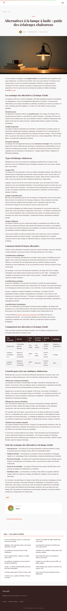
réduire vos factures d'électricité (27, 315)
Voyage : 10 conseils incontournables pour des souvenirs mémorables (17, 567)
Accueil (4, 11)
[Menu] (62, 2)
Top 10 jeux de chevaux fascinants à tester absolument (48, 573)
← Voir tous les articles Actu (13, 519)
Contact (21, 601)
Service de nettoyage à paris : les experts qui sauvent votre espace (17, 540)
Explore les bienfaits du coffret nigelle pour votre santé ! (48, 540)
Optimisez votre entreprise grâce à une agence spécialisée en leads (17, 546)
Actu (9, 11)
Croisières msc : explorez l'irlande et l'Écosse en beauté (17, 576)
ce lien (14, 90)
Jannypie (6, 591)
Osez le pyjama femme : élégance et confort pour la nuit (16, 556)
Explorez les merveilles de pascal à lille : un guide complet (48, 562)
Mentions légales (12, 601)
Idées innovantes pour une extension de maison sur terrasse (47, 556)
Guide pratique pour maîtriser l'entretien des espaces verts (49, 567)
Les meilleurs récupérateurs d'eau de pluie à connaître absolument (17, 562)
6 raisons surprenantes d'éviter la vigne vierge (17, 572)
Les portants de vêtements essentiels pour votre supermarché (48, 546)
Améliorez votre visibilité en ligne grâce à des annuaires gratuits (49, 551)
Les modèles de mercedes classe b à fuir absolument (15, 551)
